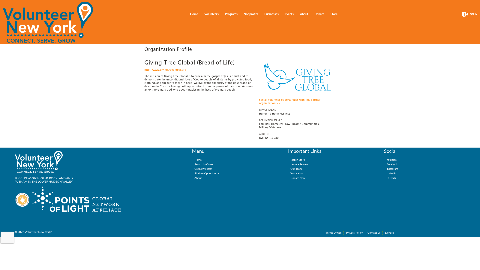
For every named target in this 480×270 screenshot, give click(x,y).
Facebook (392, 164)
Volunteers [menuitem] (211, 14)
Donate (389, 232)
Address (264, 134)
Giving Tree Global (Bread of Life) (189, 63)
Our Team (296, 168)
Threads (391, 177)
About (198, 177)
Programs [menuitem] (231, 14)
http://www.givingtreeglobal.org (165, 70)
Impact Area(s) (268, 110)
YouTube (391, 159)
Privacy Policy (354, 232)
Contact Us (374, 232)
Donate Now (297, 177)
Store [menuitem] (334, 14)
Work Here (296, 173)
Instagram (392, 168)
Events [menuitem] (289, 14)
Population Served (270, 120)
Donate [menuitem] (319, 14)
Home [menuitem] (194, 14)
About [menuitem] (304, 14)
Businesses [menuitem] (271, 14)
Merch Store (297, 159)
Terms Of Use (333, 232)
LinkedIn (391, 173)
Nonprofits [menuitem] (251, 14)
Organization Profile (168, 49)
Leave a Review (299, 164)
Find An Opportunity (206, 173)
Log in (473, 14)
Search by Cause (203, 164)
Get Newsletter (203, 168)
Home (198, 159)
